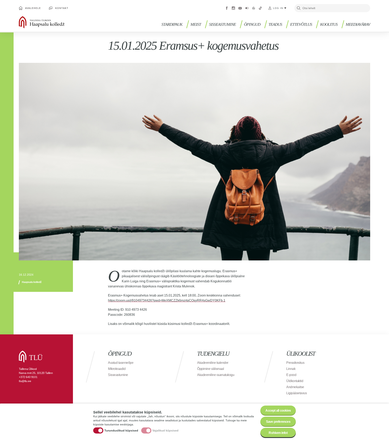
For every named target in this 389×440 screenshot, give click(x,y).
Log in (278, 8)
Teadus (275, 24)
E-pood (291, 375)
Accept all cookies (278, 410)
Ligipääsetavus (296, 393)
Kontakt (61, 8)
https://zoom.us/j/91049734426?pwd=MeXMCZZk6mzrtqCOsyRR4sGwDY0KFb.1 (166, 300)
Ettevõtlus (301, 24)
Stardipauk (171, 24)
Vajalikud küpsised (165, 430)
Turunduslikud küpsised (121, 430)
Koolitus (329, 24)
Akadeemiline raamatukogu (215, 375)
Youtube (240, 8)
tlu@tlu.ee (25, 381)
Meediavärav (358, 24)
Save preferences (278, 421)
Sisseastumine (222, 24)
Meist (195, 24)
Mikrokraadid (116, 368)
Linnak (290, 368)
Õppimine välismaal (210, 368)
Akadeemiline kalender (212, 362)
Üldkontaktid (294, 381)
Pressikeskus (295, 362)
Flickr (247, 8)
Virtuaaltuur (254, 8)
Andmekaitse (295, 387)
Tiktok (260, 8)
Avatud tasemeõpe (120, 362)
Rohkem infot (278, 433)
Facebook (227, 8)
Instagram (233, 8)
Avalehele (33, 8)
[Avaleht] (54, 22)
